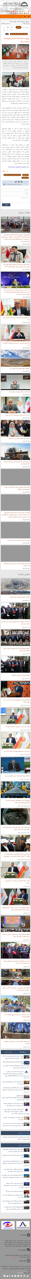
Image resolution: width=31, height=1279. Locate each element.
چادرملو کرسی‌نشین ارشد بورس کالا (14, 1191)
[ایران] (17, 11)
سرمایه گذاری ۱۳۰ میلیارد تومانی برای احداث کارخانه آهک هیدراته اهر (17, 463)
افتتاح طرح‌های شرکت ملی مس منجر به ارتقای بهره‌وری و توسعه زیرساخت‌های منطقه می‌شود (16, 909)
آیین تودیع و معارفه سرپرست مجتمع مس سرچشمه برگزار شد (17, 1042)
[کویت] (11, 11)
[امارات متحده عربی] (11, 13)
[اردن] (26, 13)
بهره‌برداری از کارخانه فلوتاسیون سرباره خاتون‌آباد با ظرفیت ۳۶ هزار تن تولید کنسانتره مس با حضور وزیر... (16, 855)
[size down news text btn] (4, 27)
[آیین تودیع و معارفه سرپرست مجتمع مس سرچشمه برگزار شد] (15, 1030)
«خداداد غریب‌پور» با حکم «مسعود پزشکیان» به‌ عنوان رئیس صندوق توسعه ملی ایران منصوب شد (16, 1185)
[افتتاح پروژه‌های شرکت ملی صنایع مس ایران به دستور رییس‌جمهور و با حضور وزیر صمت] (15, 923)
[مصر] (22, 11)
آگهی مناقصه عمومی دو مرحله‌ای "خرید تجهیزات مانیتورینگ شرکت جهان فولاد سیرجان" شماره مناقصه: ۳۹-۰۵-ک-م (16, 1111)
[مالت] (4, 11)
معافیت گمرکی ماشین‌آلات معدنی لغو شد (19, 597)
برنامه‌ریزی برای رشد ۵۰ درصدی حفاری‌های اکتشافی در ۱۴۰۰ (16, 344)
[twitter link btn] (12, 1276)
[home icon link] (24, 16)
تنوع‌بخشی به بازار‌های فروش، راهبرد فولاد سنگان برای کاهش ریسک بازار (12, 1150)
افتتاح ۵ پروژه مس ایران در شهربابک (20, 675)
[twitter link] (16, 182)
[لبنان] (15, 11)
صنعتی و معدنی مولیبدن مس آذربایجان (12, 175)
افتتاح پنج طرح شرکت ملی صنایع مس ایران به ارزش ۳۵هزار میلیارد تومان (16, 649)
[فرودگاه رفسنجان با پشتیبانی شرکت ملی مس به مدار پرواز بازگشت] (15, 689)
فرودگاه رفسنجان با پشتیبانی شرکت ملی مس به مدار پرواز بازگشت (16, 701)
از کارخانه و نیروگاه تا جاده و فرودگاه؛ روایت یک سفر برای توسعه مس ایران (15, 623)
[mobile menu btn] (28, 16)
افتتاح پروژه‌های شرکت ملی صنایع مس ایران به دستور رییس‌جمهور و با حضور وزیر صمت (16, 935)
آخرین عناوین (8, 1052)
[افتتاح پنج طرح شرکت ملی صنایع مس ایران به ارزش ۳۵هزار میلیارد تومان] (15, 637)
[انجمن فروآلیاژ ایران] (8, 1225)
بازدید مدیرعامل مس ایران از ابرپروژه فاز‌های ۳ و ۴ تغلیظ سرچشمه (17, 1016)
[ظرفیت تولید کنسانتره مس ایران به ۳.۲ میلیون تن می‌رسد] (15, 870)
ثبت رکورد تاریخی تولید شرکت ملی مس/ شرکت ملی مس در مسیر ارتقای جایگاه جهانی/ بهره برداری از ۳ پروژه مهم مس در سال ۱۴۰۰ (17, 292)
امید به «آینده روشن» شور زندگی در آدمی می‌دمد (17, 415)
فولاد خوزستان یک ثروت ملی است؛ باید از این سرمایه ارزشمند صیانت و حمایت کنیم (13, 1124)
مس (7, 34)
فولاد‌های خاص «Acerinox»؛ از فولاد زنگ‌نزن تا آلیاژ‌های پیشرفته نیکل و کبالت (18, 801)
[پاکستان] (20, 11)
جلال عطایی (25, 175)
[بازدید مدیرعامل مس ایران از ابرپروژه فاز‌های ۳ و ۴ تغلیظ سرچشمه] (15, 1004)
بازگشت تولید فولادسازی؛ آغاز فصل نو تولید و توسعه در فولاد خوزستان (15, 1099)
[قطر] (24, 13)
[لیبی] (7, 11)
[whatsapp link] (19, 182)
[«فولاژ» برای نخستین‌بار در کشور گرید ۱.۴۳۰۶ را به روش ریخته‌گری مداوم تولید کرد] (15, 977)
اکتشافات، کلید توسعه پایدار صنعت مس (20, 368)
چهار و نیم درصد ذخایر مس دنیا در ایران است (18, 540)
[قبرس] (26, 11)
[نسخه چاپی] (4, 30)
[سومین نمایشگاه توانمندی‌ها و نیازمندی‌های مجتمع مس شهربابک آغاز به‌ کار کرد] (15, 950)
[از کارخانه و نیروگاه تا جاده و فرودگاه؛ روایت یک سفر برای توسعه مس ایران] (15, 611)
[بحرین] (28, 11)
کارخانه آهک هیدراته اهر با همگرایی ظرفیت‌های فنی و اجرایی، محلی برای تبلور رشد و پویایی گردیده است (16, 266)
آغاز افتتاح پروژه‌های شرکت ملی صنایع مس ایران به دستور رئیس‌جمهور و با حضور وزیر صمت (15, 1177)
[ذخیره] (11, 30)
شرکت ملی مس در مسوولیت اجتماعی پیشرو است (17, 727)
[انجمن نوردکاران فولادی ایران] (23, 1225)
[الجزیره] (24, 11)
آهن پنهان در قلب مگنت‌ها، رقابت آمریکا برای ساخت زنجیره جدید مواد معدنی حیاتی (16, 828)
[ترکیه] (15, 13)
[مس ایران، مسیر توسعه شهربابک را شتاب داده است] (15, 740)
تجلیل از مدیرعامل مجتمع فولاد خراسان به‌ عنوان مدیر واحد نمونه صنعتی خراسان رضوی (16, 1067)
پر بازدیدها (23, 1052)
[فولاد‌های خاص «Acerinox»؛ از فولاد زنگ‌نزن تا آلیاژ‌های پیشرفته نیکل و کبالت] (15, 790)
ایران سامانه (20, 1273)
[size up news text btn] (11, 27)
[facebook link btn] (9, 1276)
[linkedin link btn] (4, 1276)
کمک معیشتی (25, 178)
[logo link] (15, 6)
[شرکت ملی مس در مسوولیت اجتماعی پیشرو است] (15, 716)
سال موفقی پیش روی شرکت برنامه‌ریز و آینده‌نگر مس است (16, 319)
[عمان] (28, 13)
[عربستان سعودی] (20, 13)
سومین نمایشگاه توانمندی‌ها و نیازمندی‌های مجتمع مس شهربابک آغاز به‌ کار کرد (17, 962)
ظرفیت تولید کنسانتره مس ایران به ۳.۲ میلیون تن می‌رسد (17, 882)
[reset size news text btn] (8, 27)
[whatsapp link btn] (18, 1276)
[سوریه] (17, 13)
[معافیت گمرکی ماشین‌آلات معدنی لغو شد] (15, 586)
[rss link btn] (21, 1276)
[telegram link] (22, 182)
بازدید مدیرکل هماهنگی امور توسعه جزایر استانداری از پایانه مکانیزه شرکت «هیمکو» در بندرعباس (15, 1090)
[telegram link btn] (27, 1276)
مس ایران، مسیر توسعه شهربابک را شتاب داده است (17, 751)
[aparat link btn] (24, 1276)
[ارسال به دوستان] (7, 30)
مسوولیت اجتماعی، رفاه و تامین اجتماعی (19, 34)
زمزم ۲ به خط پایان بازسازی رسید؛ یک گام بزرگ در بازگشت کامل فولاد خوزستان (13, 1057)
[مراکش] (13, 11)
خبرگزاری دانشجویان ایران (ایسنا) (17, 167)
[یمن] (13, 13)
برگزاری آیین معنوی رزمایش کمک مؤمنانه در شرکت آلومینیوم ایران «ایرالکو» (17, 488)
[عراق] (9, 11)
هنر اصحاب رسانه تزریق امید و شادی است (19, 392)
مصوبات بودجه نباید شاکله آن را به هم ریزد (19, 438)
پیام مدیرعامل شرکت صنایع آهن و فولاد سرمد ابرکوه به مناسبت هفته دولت (13, 1104)
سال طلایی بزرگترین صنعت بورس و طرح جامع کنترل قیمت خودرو (17, 565)
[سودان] (2, 11)
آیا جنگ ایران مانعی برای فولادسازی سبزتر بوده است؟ (12, 1083)
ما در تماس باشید (15, 1257)
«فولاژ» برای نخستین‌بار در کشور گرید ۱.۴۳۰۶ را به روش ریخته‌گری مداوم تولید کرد (16, 989)
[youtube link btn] (7, 1276)
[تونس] (22, 13)
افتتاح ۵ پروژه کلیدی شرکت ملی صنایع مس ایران (17, 776)
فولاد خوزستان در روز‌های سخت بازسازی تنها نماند (13, 1118)
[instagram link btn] (15, 1276)
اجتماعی (18, 27)
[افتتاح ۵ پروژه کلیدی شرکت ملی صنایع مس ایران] (15, 765)
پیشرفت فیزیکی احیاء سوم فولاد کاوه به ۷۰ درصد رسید (12, 1196)
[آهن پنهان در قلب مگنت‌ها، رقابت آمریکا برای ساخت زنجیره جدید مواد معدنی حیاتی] (15, 816)
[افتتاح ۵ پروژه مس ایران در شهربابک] (15, 664)
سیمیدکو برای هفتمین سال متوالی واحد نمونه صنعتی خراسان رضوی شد (13, 1170)
